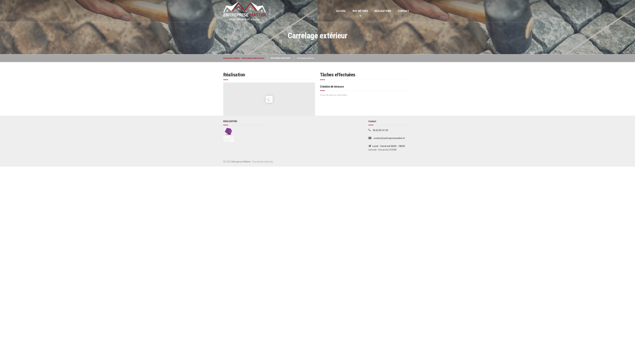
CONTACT (403, 11)
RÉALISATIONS (383, 11)
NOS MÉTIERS (360, 11)
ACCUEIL (341, 11)
